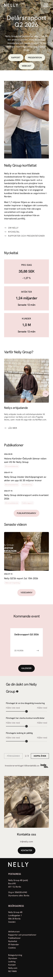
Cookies (12, 947)
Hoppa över (40, 756)
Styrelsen (12, 958)
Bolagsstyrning (15, 955)
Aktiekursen (14, 931)
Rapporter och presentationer (26, 236)
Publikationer (14, 938)
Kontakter (26, 850)
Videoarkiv (26, 592)
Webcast (26, 65)
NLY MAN (12, 971)
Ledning (11, 961)
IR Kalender (13, 944)
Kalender (26, 668)
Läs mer (12, 428)
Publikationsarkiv (26, 513)
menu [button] (46, 5)
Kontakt (12, 964)
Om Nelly (13, 228)
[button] (26, 461)
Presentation (35, 57)
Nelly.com (12, 968)
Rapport (15, 57)
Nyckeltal (14, 232)
